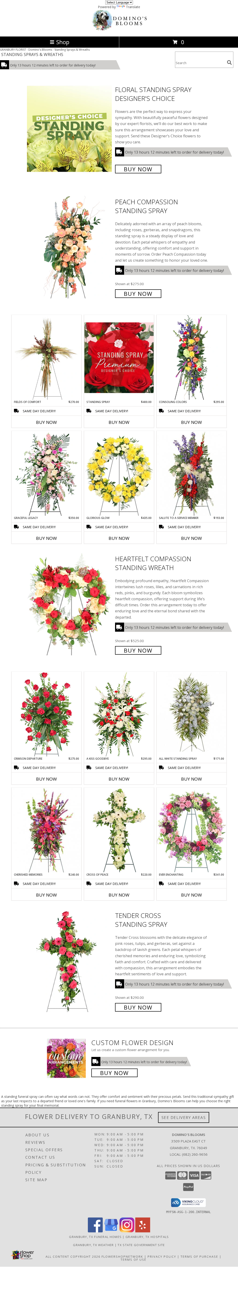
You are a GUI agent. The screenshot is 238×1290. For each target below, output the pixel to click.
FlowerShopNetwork (122, 1256)
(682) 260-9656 (195, 1154)
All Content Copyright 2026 (73, 1256)
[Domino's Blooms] (119, 29)
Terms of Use (133, 1259)
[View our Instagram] (126, 1231)
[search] (229, 62)
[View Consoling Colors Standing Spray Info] (191, 357)
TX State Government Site (141, 1245)
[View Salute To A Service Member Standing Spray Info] (191, 473)
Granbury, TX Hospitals (147, 1237)
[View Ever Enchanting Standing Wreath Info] (191, 830)
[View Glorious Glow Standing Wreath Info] (119, 473)
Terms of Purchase (199, 1256)
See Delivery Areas (184, 1117)
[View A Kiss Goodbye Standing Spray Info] (119, 714)
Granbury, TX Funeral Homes (95, 1237)
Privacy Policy (162, 1256)
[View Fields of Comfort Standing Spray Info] (46, 357)
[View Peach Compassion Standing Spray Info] (70, 247)
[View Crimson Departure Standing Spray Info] (46, 714)
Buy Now (138, 169)
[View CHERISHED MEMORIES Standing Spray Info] (46, 830)
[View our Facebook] (95, 1231)
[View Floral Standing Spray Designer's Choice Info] (70, 129)
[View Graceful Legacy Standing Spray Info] (46, 473)
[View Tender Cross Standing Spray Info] (70, 961)
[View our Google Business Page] (111, 1231)
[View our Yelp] (142, 1231)
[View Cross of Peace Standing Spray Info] (119, 830)
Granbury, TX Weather (93, 1245)
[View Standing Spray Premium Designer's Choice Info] (119, 357)
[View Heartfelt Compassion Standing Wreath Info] (70, 604)
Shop (62, 42)
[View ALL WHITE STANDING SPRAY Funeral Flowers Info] (191, 712)
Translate (133, 7)
